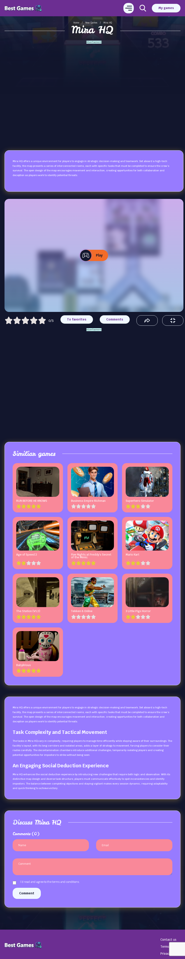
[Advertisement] (94, 89)
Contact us (168, 940)
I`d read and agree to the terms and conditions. (50, 882)
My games (166, 8)
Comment (26, 893)
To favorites (76, 319)
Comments (114, 319)
